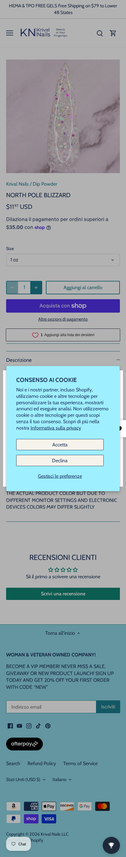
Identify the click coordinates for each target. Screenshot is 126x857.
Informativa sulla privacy (56, 427)
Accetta (60, 444)
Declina (60, 460)
